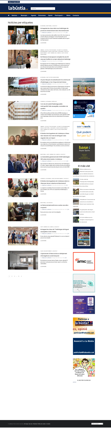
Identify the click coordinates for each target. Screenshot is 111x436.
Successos (50, 202)
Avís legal (26, 423)
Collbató (59, 50)
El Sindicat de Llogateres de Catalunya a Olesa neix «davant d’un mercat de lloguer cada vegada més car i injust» (54, 136)
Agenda (33, 15)
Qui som (30, 423)
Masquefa (61, 51)
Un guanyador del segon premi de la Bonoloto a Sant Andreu (87, 212)
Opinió (50, 15)
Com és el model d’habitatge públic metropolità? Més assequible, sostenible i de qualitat (54, 106)
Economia (43, 25)
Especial (44, 61)
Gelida (50, 51)
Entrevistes (42, 15)
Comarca (42, 101)
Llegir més (43, 42)
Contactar (76, 15)
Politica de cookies (42, 423)
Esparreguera (44, 51)
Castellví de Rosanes (50, 50)
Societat (54, 25)
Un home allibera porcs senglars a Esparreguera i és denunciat (87, 220)
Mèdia (68, 15)
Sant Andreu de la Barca (54, 53)
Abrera (42, 50)
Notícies (14, 15)
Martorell (49, 25)
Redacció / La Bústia (46, 32)
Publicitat (35, 423)
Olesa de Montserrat (62, 128)
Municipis (24, 15)
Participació (59, 15)
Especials (54, 101)
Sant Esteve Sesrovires (52, 77)
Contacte (48, 423)
